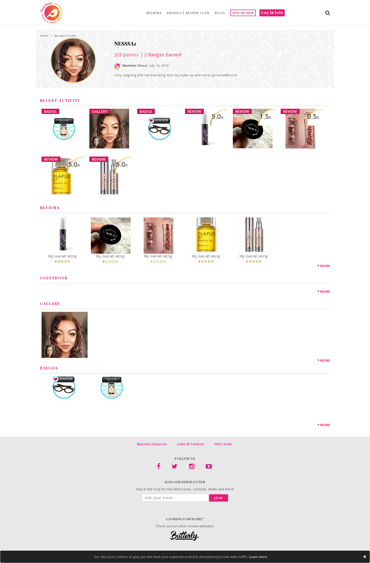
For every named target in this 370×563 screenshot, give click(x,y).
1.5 (265, 116)
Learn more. (258, 556)
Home (44, 35)
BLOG (220, 13)
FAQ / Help (223, 444)
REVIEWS (154, 13)
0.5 (313, 116)
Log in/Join (272, 12)
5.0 (218, 116)
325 (126, 55)
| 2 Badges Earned (160, 55)
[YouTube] (209, 467)
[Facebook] (158, 467)
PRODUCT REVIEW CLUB (188, 13)
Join (218, 498)
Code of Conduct (190, 444)
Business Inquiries (152, 444)
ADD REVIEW (243, 13)
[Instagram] (191, 467)
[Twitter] (174, 467)
